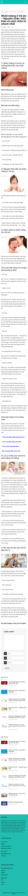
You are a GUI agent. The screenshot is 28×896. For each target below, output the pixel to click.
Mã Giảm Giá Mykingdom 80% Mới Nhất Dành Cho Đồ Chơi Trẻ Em (17, 716)
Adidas (3, 882)
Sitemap (3, 855)
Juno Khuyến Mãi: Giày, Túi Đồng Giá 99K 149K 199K (17, 682)
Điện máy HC (4, 874)
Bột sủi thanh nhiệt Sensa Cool (11, 451)
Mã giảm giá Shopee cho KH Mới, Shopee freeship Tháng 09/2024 (17, 699)
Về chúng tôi (4, 841)
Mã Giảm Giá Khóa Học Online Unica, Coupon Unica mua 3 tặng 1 (17, 726)
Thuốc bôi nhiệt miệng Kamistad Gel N (13, 437)
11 (16, 702)
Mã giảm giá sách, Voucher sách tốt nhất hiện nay (17, 794)
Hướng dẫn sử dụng (6, 853)
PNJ (2, 880)
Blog (6, 11)
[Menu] (2, 2)
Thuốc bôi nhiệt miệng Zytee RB (11, 442)
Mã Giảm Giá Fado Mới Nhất (16, 802)
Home (2, 11)
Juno (2, 884)
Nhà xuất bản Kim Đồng (7, 868)
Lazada (3, 872)
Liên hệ (3, 844)
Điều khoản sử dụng (6, 848)
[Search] (25, 2)
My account (4, 851)
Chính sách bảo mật (6, 846)
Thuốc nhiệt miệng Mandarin (10, 446)
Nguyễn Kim (4, 877)
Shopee (3, 870)
